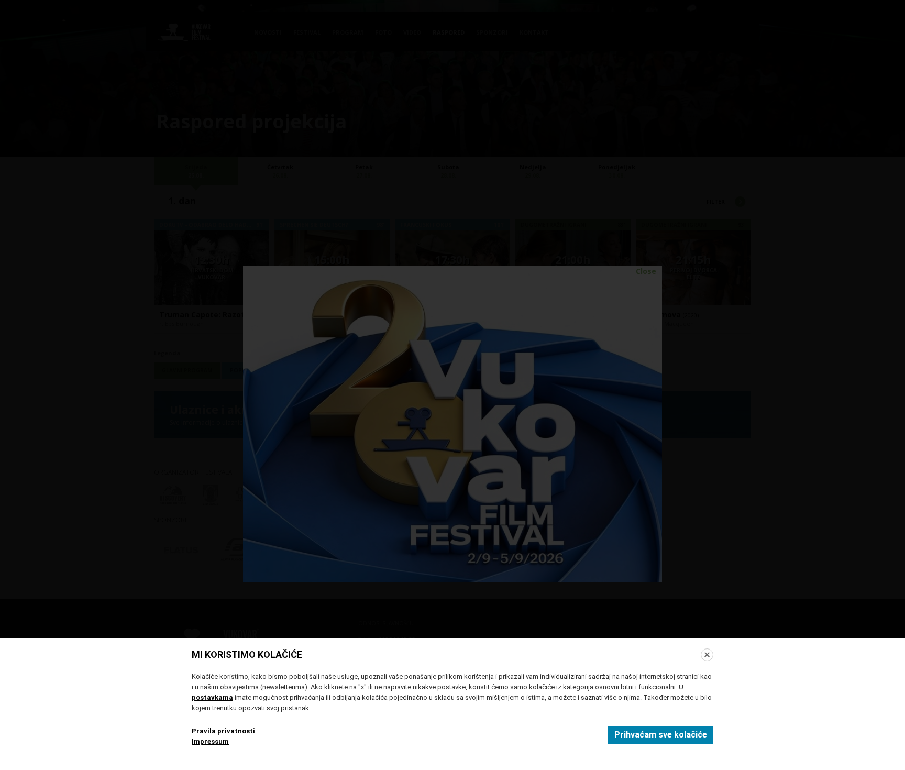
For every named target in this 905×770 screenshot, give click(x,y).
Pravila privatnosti (223, 731)
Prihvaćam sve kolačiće (660, 735)
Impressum (210, 741)
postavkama (212, 697)
